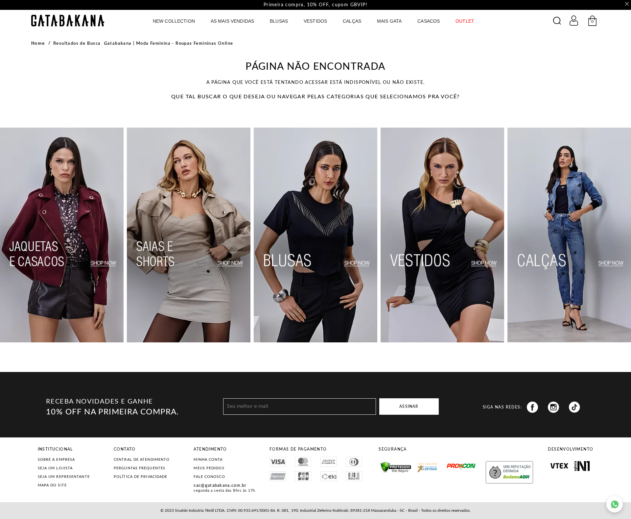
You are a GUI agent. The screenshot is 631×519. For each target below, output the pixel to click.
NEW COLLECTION (174, 21)
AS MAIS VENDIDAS (232, 21)
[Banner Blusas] (315, 235)
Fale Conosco (209, 477)
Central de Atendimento (142, 459)
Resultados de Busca (77, 43)
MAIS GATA (389, 21)
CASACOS (428, 21)
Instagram (553, 407)
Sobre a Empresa (56, 459)
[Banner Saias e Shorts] (188, 235)
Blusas (279, 21)
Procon (448, 463)
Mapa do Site (52, 485)
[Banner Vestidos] (442, 235)
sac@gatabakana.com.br (220, 485)
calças (352, 21)
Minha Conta (208, 459)
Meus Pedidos (209, 468)
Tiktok (574, 407)
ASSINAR (408, 406)
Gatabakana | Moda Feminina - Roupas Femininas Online (168, 43)
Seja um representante (64, 477)
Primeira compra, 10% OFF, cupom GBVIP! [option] (315, 5)
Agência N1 (582, 466)
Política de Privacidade (140, 477)
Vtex (559, 466)
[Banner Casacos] (62, 235)
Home (38, 43)
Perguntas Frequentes (139, 468)
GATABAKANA (68, 20)
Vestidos (315, 21)
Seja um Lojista (55, 468)
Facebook (532, 407)
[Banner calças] (569, 235)
